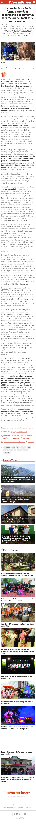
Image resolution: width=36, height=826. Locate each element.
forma (11, 450)
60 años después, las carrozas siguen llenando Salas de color (17, 703)
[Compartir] (2, 68)
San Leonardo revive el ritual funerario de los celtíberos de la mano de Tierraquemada (17, 728)
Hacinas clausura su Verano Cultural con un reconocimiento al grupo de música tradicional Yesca (17, 651)
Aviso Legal (21, 807)
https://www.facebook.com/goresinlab (15, 438)
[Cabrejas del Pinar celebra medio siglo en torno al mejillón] (18, 612)
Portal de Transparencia (9, 807)
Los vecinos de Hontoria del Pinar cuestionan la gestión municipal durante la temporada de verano (17, 779)
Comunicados (29, 807)
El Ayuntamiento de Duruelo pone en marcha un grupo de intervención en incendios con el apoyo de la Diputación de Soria (18, 520)
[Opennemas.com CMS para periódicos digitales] (19, 816)
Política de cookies (16, 805)
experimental (7, 447)
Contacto (6, 805)
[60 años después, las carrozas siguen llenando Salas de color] (18, 690)
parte (18, 447)
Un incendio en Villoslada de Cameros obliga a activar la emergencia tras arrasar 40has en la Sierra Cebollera (17, 480)
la (15, 450)
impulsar (20, 450)
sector (29, 447)
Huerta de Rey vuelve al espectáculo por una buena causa (16, 677)
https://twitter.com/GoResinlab (21, 436)
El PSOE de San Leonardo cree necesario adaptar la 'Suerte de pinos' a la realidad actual (17, 575)
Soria (13, 447)
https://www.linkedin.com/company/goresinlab (17, 442)
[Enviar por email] (34, 68)
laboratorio (7, 452)
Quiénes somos (27, 805)
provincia (23, 447)
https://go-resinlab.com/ (19, 432)
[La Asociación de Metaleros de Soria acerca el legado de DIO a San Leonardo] (18, 587)
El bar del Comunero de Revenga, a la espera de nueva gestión (17, 753)
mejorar (6, 450)
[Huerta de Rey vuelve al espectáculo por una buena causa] (18, 664)
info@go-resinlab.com (26, 428)
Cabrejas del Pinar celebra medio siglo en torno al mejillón (17, 625)
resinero (26, 450)
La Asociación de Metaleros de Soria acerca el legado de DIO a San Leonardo (17, 600)
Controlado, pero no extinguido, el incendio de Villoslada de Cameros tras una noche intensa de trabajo (17, 500)
